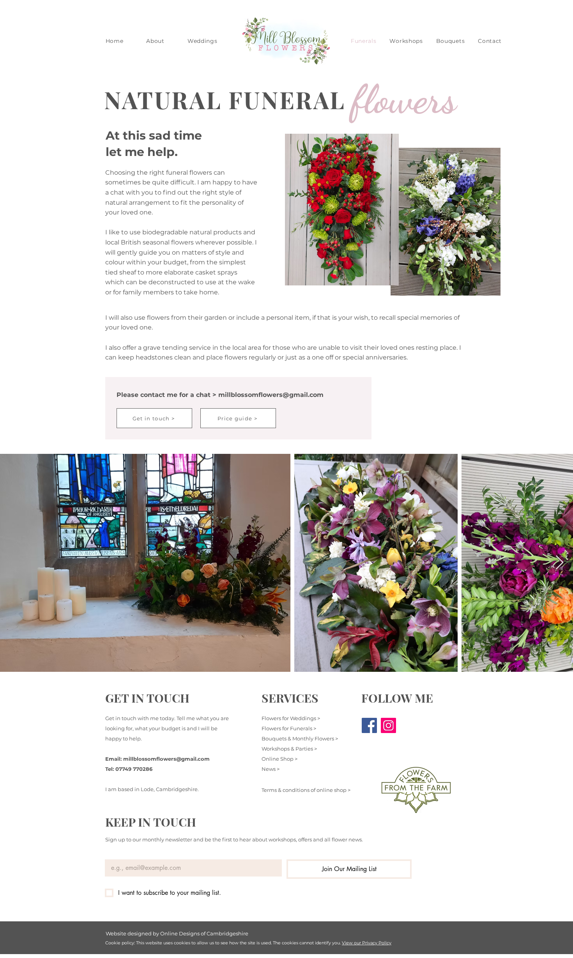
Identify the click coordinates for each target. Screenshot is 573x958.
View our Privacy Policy (366, 943)
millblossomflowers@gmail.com (271, 394)
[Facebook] (369, 725)
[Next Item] (559, 562)
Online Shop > (279, 759)
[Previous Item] (13, 562)
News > (270, 769)
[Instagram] (388, 725)
